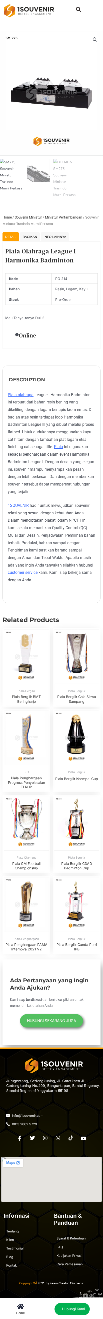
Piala (58, 446)
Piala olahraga (21, 394)
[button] (78, 9)
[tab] (10, 236)
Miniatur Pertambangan (63, 217)
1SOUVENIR (18, 505)
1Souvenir (76, 1283)
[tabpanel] (51, 295)
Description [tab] (27, 380)
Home (7, 217)
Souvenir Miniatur (28, 217)
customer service (23, 572)
